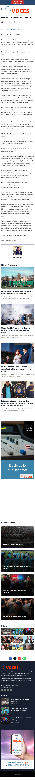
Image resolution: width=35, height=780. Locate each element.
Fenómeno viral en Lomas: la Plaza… (15, 616)
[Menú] (1, 9)
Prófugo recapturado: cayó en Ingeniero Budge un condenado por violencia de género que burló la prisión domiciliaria (17, 403)
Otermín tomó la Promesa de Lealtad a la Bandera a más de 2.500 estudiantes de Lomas (15, 330)
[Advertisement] (17, 498)
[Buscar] (33, 2)
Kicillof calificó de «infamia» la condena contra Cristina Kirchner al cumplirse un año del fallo (16, 369)
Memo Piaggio (7, 22)
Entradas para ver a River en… (13, 545)
